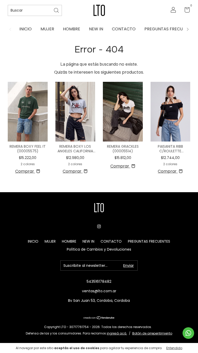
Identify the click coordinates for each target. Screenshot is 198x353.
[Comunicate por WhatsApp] (188, 333)
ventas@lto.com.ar (99, 291)
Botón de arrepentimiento (152, 333)
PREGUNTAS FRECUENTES (169, 29)
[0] (185, 11)
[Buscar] (57, 10)
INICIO (25, 29)
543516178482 (99, 281)
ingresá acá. (117, 333)
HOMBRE (71, 29)
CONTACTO (124, 29)
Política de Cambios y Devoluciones (99, 249)
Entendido (174, 348)
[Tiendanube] (99, 318)
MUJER (47, 29)
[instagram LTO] (99, 226)
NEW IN (96, 29)
